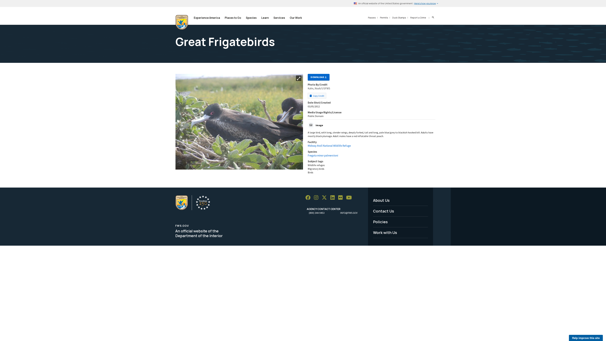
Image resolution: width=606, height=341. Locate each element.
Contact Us (383, 211)
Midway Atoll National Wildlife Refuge (329, 145)
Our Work (296, 18)
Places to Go (233, 18)
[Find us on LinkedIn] (333, 197)
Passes (372, 17)
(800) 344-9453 (316, 212)
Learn (265, 18)
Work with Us (385, 232)
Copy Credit (318, 95)
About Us (381, 200)
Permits (384, 17)
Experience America (207, 18)
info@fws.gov (348, 212)
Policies (380, 221)
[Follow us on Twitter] (325, 197)
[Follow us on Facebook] (309, 197)
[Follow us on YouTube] (350, 197)
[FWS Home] (181, 22)
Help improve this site (586, 338)
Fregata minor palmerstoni (323, 155)
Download (318, 77)
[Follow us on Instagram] (317, 197)
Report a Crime (418, 17)
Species (251, 18)
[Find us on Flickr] (341, 197)
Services (279, 18)
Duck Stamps (399, 17)
